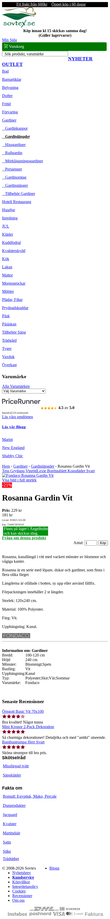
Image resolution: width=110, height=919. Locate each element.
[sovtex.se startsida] (19, 26)
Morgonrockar (13, 283)
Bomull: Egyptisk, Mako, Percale (30, 796)
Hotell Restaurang (16, 202)
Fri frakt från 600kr (31, 4)
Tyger (7, 348)
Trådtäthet (11, 859)
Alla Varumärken (16, 386)
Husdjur (8, 210)
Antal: (78, 543)
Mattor (7, 275)
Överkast (9, 365)
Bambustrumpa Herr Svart (23, 742)
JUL (5, 226)
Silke (7, 851)
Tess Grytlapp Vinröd (19, 471)
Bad (5, 71)
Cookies (19, 891)
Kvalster (9, 824)
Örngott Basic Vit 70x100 (23, 711)
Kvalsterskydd (13, 250)
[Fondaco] (16, 637)
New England (13, 447)
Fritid (6, 104)
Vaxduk (8, 357)
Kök (5, 259)
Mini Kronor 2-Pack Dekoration (28, 727)
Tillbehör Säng (14, 332)
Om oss (18, 900)
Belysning (10, 87)
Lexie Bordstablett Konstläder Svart (66, 471)
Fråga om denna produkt (24, 538)
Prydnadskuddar (15, 308)
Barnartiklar (11, 79)
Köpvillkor (21, 882)
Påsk (6, 316)
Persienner (12, 169)
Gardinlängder (16, 136)
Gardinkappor (15, 128)
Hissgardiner (14, 144)
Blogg (54, 868)
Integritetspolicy (25, 886)
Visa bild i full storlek (19, 480)
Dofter (7, 96)
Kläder (7, 234)
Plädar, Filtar (12, 299)
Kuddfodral (11, 242)
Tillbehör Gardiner (18, 193)
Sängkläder (12, 775)
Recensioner (22, 896)
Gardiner (9, 120)
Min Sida (9, 40)
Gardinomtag (14, 177)
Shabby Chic (12, 456)
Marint (7, 439)
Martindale (11, 833)
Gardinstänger (15, 185)
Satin (7, 842)
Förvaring (10, 112)
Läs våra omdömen (17, 417)
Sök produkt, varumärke (24, 54)
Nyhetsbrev (21, 873)
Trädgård (9, 340)
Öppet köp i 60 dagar (68, 4)
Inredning (10, 218)
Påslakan (9, 324)
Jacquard (10, 814)
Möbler (8, 291)
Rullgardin (12, 153)
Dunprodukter (14, 805)
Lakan (7, 267)
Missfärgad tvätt (16, 766)
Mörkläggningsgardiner (22, 161)
